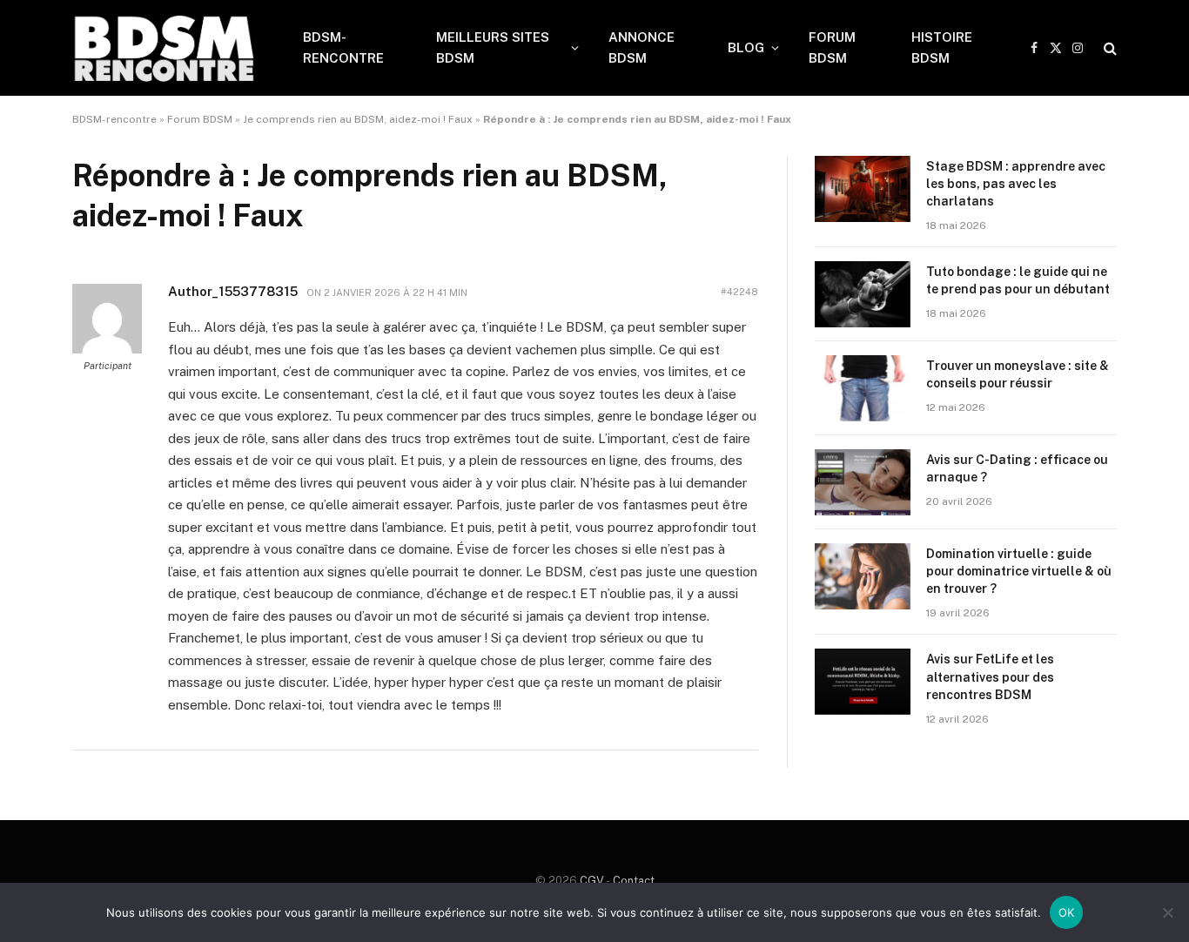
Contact (634, 880)
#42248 (739, 291)
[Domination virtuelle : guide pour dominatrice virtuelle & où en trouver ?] (862, 576)
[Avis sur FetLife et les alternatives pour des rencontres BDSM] (862, 682)
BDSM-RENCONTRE (343, 47)
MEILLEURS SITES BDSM (492, 47)
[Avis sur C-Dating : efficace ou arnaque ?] (862, 482)
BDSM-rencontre (114, 119)
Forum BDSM (199, 119)
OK (1066, 912)
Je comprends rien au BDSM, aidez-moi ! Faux (358, 119)
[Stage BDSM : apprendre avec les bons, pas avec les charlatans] (862, 189)
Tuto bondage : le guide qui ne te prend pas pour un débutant (1018, 280)
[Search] (1108, 48)
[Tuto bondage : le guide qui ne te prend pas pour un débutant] (862, 294)
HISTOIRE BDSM (941, 47)
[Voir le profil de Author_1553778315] (107, 350)
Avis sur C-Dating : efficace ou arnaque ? (1017, 468)
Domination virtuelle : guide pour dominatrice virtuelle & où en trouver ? (1019, 571)
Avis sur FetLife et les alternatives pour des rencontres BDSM (990, 676)
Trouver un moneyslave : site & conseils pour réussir (1017, 374)
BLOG (746, 47)
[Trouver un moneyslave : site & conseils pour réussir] (862, 388)
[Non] (1167, 912)
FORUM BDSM (832, 47)
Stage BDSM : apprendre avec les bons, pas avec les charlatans (1015, 183)
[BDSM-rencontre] (165, 48)
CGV (592, 880)
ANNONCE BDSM (641, 47)
